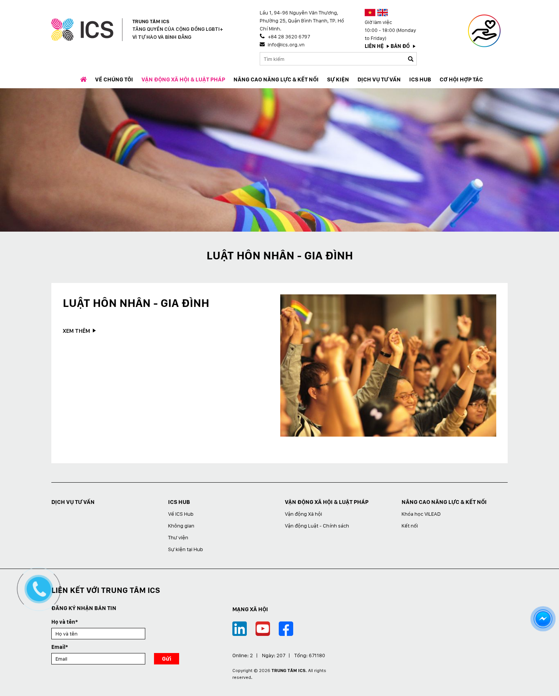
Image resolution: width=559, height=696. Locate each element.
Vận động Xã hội (303, 514)
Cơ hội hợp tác (461, 79)
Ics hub (420, 79)
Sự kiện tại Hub (185, 549)
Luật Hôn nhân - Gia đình (136, 303)
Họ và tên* (64, 622)
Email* (59, 647)
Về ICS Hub (181, 514)
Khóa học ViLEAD (421, 514)
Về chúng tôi (114, 79)
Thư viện (178, 537)
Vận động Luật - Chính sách (317, 526)
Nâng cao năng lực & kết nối (276, 79)
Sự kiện (338, 79)
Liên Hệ (374, 46)
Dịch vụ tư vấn (379, 79)
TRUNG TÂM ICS (288, 670)
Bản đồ (400, 46)
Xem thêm (76, 330)
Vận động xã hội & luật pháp (183, 79)
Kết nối (410, 526)
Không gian (181, 526)
